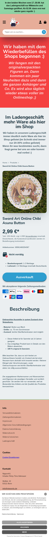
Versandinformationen (11, 413)
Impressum (7, 421)
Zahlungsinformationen (12, 417)
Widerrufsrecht (9, 433)
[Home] (15, 22)
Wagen (45, 22)
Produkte (13, 163)
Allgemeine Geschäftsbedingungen (17, 425)
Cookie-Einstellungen (11, 457)
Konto (40, 22)
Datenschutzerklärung (12, 429)
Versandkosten (31, 236)
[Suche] (44, 32)
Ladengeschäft (9, 441)
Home (5, 163)
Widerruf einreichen (10, 437)
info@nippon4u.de (10, 488)
